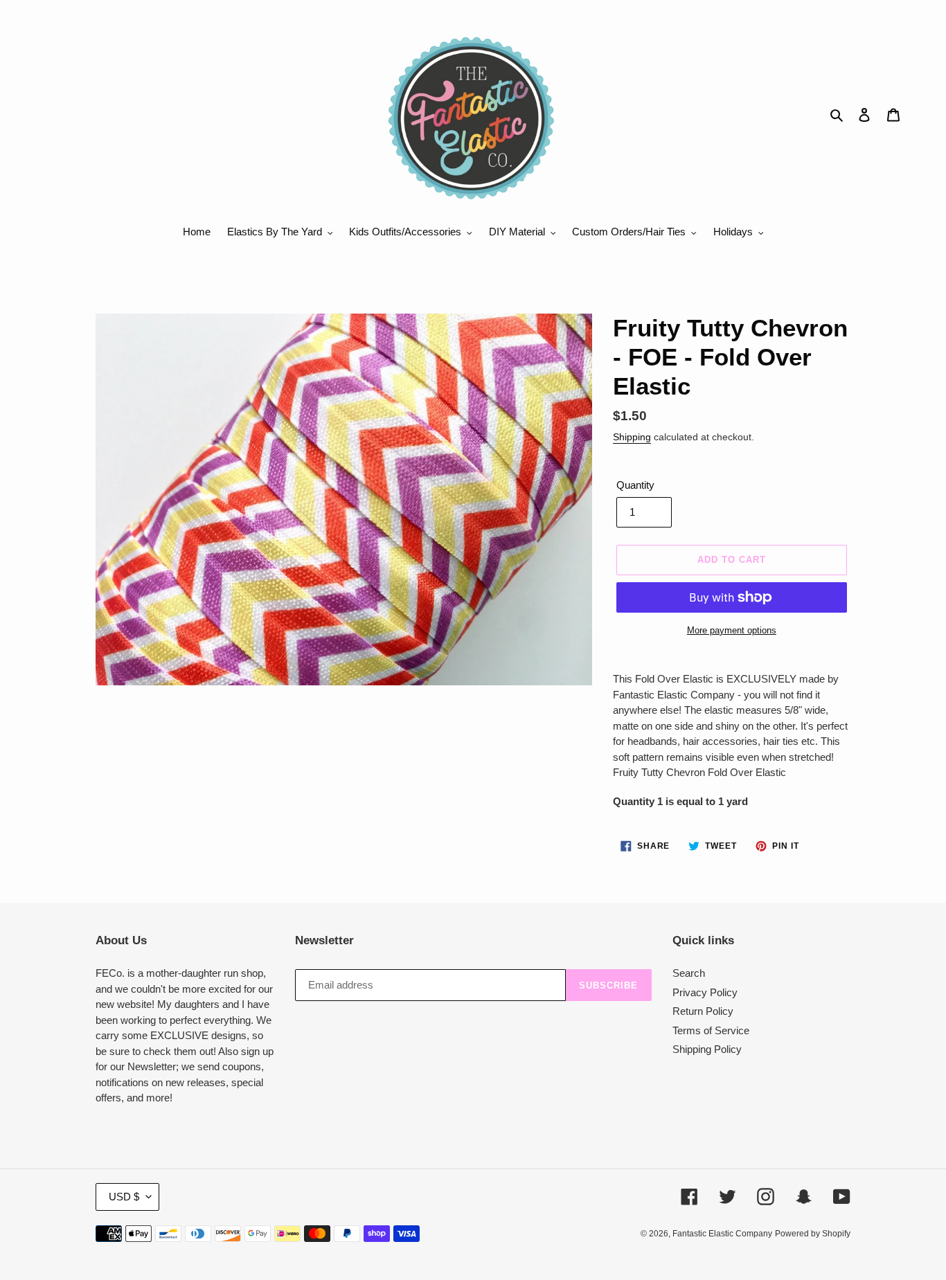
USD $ (124, 1196)
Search (688, 973)
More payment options (731, 630)
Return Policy (702, 1011)
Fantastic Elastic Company (722, 1233)
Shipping (632, 436)
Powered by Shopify (812, 1233)
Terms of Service (710, 1030)
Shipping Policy (707, 1049)
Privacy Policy (705, 992)
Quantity (635, 485)
